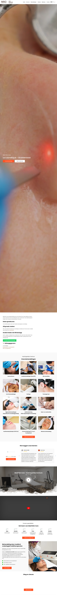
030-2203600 (7, 567)
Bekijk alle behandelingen (29, 436)
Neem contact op (20, 161)
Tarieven (39, 2)
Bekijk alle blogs (28, 589)
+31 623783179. (11, 330)
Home (24, 2)
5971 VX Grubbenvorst (7, 348)
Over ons (27, 2)
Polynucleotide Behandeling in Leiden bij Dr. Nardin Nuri (28, 578)
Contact (48, 2)
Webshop (43, 2)
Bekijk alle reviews (11, 459)
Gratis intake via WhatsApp (10, 340)
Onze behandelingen (9, 161)
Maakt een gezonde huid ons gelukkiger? (28, 582)
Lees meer (28, 579)
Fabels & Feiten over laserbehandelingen (28, 586)
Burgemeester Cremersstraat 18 (8, 347)
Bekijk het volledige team (28, 537)
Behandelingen (33, 2)
